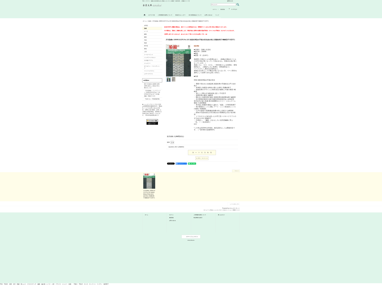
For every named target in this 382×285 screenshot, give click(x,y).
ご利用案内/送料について (200, 214)
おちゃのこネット (234, 208)
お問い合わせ (172, 220)
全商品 (146, 25)
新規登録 (222, 9)
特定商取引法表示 (198, 217)
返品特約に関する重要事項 (176, 147)
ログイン (215, 9)
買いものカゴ (221, 214)
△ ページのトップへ (234, 204)
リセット (237, 170)
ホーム (146, 214)
